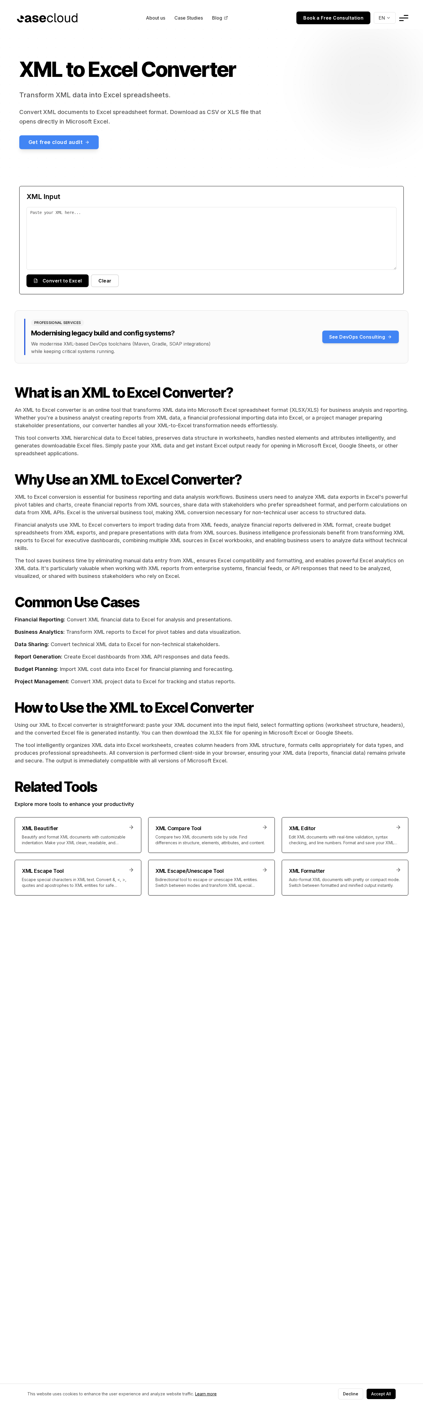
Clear (104, 281)
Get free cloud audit (55, 142)
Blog (217, 18)
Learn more (206, 1393)
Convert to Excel (62, 281)
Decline (350, 1393)
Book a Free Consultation (333, 18)
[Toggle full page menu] (403, 18)
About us (155, 18)
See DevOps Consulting (357, 337)
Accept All (381, 1393)
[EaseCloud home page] (47, 17)
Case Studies (188, 18)
